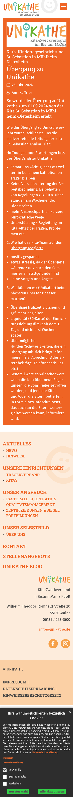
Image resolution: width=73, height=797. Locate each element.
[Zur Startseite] (21, 8)
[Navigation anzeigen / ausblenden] (63, 6)
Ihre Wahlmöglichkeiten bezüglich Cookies (36, 715)
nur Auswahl (18, 791)
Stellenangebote (26, 556)
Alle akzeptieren (52, 791)
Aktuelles (17, 443)
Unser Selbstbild (26, 527)
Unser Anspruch (25, 492)
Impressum (8, 758)
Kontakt (14, 546)
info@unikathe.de (54, 629)
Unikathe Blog (22, 566)
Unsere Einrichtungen (33, 468)
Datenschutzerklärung (44, 752)
